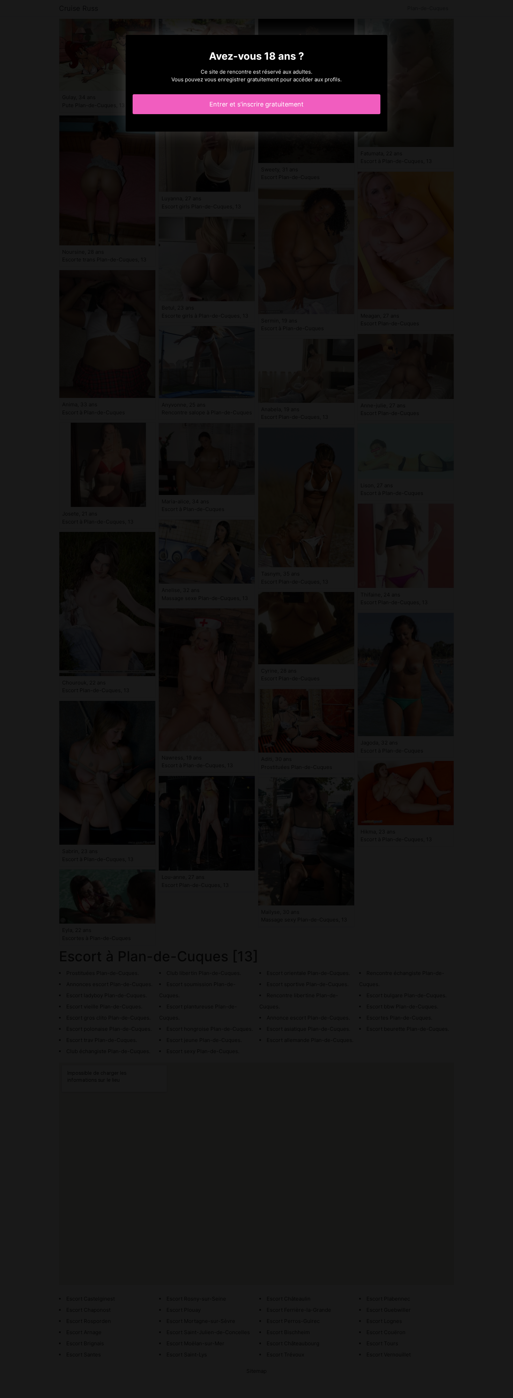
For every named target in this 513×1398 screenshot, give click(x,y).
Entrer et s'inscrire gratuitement (256, 104)
